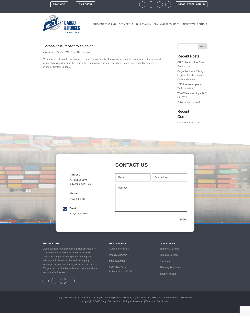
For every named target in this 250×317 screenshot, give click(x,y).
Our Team (138, 24)
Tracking (59, 4)
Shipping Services (170, 255)
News (73, 52)
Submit (183, 220)
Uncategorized (84, 52)
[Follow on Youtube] (168, 4)
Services (120, 24)
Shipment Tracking (99, 24)
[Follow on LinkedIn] (160, 4)
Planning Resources (164, 24)
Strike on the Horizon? (188, 102)
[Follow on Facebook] (142, 4)
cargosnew (50, 52)
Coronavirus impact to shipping (72, 46)
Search (202, 46)
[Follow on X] (151, 4)
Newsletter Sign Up (191, 4)
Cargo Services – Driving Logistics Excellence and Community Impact (190, 75)
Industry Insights (193, 24)
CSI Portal (86, 4)
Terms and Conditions (160, 305)
